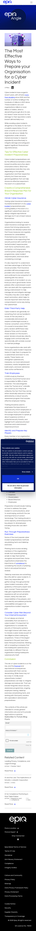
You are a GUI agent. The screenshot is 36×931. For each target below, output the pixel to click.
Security (8, 908)
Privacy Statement (12, 892)
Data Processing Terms (13, 896)
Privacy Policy (10, 879)
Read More (9, 771)
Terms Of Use (10, 851)
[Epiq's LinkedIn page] (18, 839)
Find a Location (11, 828)
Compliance (9, 863)
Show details (26, 472)
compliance (20, 563)
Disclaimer (8, 855)
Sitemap (8, 883)
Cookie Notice (10, 904)
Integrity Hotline (11, 868)
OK (18, 478)
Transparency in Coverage (15, 916)
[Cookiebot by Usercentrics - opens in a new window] (26, 441)
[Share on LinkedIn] (12, 87)
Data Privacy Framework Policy (16, 888)
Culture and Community (13, 875)
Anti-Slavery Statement (13, 859)
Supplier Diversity (11, 912)
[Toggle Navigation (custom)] (31, 2)
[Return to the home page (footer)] (7, 2)
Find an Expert (10, 832)
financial (17, 666)
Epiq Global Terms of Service (15, 847)
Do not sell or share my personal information (18, 487)
